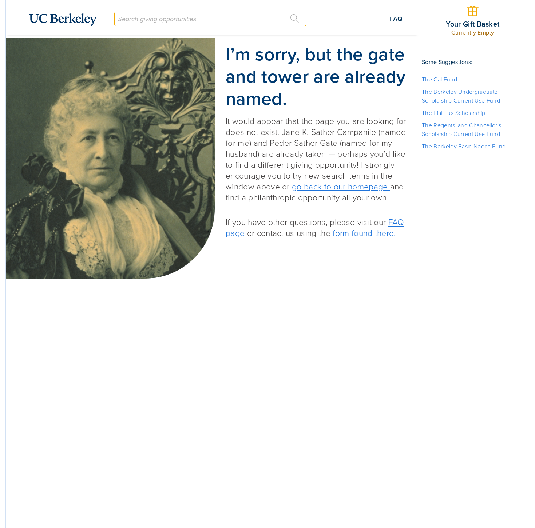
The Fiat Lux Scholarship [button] (454, 113)
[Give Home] (66, 20)
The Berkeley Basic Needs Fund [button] (464, 146)
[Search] (294, 18)
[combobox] (210, 19)
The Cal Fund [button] (439, 79)
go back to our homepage (341, 187)
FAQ (396, 19)
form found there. (364, 233)
